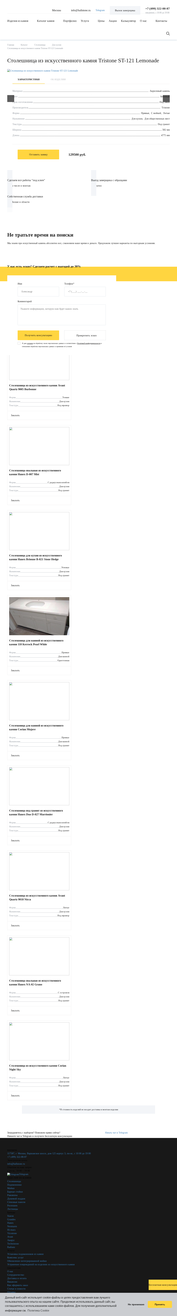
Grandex (11, 1219)
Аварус (11, 1240)
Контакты (161, 20)
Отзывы (11, 1292)
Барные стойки (15, 1191)
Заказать (15, 415)
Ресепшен (12, 1205)
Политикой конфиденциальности (88, 343)
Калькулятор (128, 20)
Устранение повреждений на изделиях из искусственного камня (40, 1264)
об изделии (58, 79)
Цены (101, 20)
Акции (113, 20)
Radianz (11, 1247)
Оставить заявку (38, 154)
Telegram (100, 10)
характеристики (29, 79)
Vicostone (12, 1233)
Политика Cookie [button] (38, 1310)
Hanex (10, 1223)
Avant (10, 1236)
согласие (30, 343)
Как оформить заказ (17, 1285)
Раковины (12, 1195)
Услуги (85, 20)
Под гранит (164, 124)
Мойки (11, 1188)
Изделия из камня (17, 20)
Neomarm (12, 1226)
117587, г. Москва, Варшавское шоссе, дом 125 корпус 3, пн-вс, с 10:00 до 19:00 (49, 1153)
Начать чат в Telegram (116, 1132)
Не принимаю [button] (136, 1304)
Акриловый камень (160, 91)
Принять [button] (160, 1304)
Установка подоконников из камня (25, 1254)
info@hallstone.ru (81, 10)
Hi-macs (11, 1230)
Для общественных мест (157, 118)
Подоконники (14, 1185)
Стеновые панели (16, 1202)
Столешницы (14, 1181)
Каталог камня (45, 20)
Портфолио (70, 20)
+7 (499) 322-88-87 (157, 8)
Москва (56, 10)
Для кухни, (138, 118)
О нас (143, 20)
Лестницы (12, 1209)
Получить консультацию (38, 335)
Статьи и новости (16, 1288)
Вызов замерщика (125, 10)
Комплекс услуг (15, 1257)
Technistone (13, 1243)
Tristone (166, 107)
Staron (10, 1216)
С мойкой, (156, 113)
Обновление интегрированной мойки (27, 1261)
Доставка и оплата (16, 1278)
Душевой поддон (16, 1198)
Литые (166, 113)
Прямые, (146, 113)
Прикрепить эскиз (86, 335)
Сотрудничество (15, 1275)
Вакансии (12, 1281)
